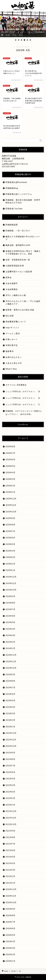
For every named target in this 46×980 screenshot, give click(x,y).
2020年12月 (10, 889)
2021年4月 (10, 863)
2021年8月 (10, 837)
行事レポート (11, 339)
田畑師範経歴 (11, 225)
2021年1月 (10, 883)
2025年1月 (10, 570)
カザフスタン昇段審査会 (16, 385)
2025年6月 (10, 538)
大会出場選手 (11, 283)
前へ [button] (3, 24)
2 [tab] (18, 40)
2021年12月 (10, 811)
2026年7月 (10, 453)
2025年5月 (10, 544)
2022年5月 (10, 779)
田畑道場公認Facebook (16, 182)
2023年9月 (10, 674)
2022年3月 (10, 792)
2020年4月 (10, 941)
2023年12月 (10, 655)
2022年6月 (10, 772)
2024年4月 (10, 629)
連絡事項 (9, 351)
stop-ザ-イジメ (12, 327)
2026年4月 (10, 472)
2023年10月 (10, 668)
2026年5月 (10, 466)
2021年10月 (10, 824)
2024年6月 (10, 616)
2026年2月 (10, 486)
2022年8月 (10, 759)
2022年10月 (10, 746)
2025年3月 (10, 557)
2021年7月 (10, 844)
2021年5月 (10, 857)
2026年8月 (10, 446)
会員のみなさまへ (13, 357)
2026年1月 (10, 492)
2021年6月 (10, 850)
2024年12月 (10, 577)
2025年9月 (10, 518)
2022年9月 (10, 753)
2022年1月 (10, 805)
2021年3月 (10, 870)
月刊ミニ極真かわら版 (15, 295)
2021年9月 (10, 831)
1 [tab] (15, 40)
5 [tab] (27, 40)
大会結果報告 (11, 289)
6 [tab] (30, 40)
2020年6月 (10, 928)
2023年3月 (10, 713)
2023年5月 (10, 700)
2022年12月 (10, 733)
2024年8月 (10, 603)
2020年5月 (10, 935)
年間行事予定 (11, 345)
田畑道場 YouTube (13, 209)
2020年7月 (10, 922)
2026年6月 (10, 459)
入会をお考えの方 (13, 363)
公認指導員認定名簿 (14, 266)
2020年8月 (10, 915)
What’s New (11, 369)
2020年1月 (10, 961)
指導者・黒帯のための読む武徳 (19, 310)
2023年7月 (10, 687)
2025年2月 (10, 564)
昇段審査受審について (15, 322)
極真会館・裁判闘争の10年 (17, 245)
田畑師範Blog (11, 188)
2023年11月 (10, 661)
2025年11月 (10, 505)
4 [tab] (24, 40)
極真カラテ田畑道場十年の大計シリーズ (22, 237)
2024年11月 (10, 583)
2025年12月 (10, 499)
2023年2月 (10, 720)
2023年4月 (10, 707)
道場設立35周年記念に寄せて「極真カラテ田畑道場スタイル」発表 (23, 252)
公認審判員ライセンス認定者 (18, 271)
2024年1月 (10, 648)
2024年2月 (10, 642)
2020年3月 (10, 948)
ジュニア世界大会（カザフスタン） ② (22, 398)
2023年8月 (10, 681)
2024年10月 (10, 590)
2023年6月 (10, 694)
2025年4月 (10, 551)
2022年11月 (10, 740)
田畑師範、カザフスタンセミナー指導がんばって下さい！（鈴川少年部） (23, 412)
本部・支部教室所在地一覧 (17, 260)
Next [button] (43, 24)
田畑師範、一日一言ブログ (17, 231)
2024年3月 (10, 635)
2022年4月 (10, 785)
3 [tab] (21, 40)
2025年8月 (10, 525)
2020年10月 (10, 902)
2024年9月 (10, 596)
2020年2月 (10, 954)
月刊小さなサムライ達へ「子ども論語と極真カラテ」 (22, 302)
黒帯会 (8, 277)
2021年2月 (10, 876)
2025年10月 (10, 512)
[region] (23, 24)
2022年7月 (10, 766)
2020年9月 (10, 909)
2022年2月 (10, 798)
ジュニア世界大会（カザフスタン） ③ (22, 391)
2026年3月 (10, 479)
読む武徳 (9, 316)
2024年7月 (10, 609)
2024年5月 (10, 622)
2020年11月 (10, 896)
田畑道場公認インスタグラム (18, 194)
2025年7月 (10, 531)
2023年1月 (10, 727)
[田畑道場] (23, 9)
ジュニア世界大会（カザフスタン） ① (22, 404)
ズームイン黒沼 (12, 333)
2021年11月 (10, 818)
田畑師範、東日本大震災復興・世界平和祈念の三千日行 (22, 201)
